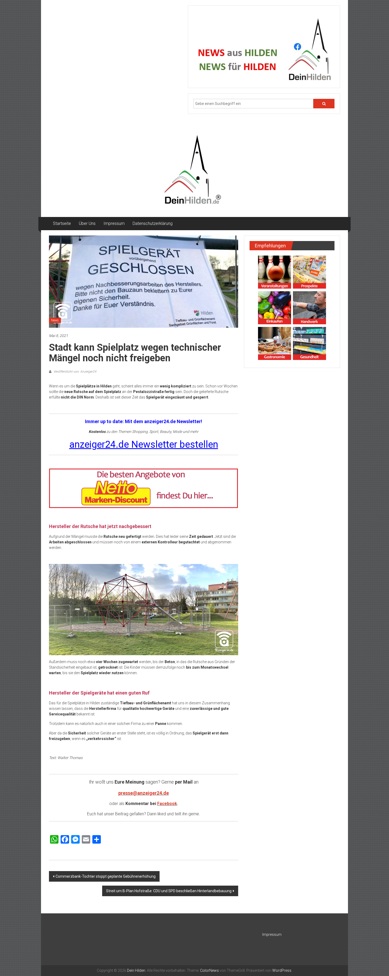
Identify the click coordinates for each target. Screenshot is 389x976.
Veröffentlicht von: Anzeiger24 (74, 371)
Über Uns (87, 223)
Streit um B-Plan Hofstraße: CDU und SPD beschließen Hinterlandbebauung (169, 891)
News (55, 320)
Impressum (114, 223)
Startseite (62, 223)
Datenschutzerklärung (153, 223)
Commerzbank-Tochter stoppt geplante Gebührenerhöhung (106, 876)
